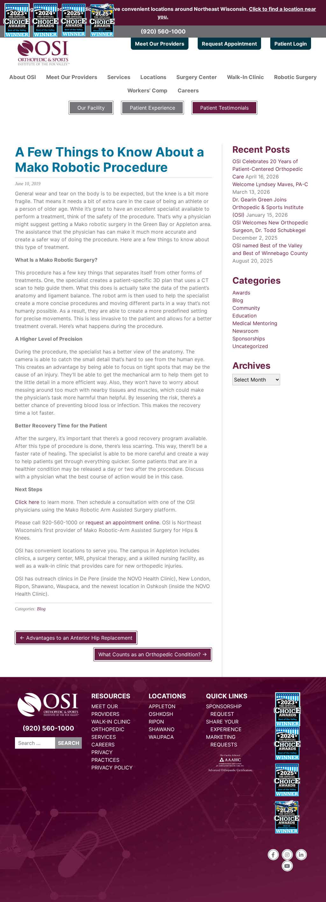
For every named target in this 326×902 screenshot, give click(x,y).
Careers (188, 90)
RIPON (156, 721)
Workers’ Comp (147, 90)
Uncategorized (250, 346)
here (34, 502)
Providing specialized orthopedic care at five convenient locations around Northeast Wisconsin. (163, 13)
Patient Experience (152, 108)
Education (244, 315)
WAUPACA (161, 737)
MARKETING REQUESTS (221, 741)
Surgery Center (196, 77)
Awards (241, 292)
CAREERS (103, 744)
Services (118, 77)
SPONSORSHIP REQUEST (224, 710)
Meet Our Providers (159, 43)
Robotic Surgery (295, 77)
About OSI (22, 77)
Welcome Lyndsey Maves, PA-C (270, 184)
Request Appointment (229, 43)
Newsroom (245, 331)
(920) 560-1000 (163, 31)
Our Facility (91, 108)
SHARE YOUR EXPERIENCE (224, 725)
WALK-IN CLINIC (111, 721)
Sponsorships (248, 338)
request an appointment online (122, 522)
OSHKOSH (161, 714)
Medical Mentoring (254, 323)
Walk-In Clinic (245, 77)
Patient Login (290, 43)
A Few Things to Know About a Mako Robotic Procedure (109, 159)
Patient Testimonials (224, 108)
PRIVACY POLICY (112, 767)
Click (21, 502)
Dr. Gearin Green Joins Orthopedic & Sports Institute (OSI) (267, 207)
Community (246, 308)
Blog (41, 608)
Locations (153, 77)
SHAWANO (161, 729)
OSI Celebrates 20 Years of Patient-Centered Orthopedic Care (267, 169)
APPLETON (162, 706)
